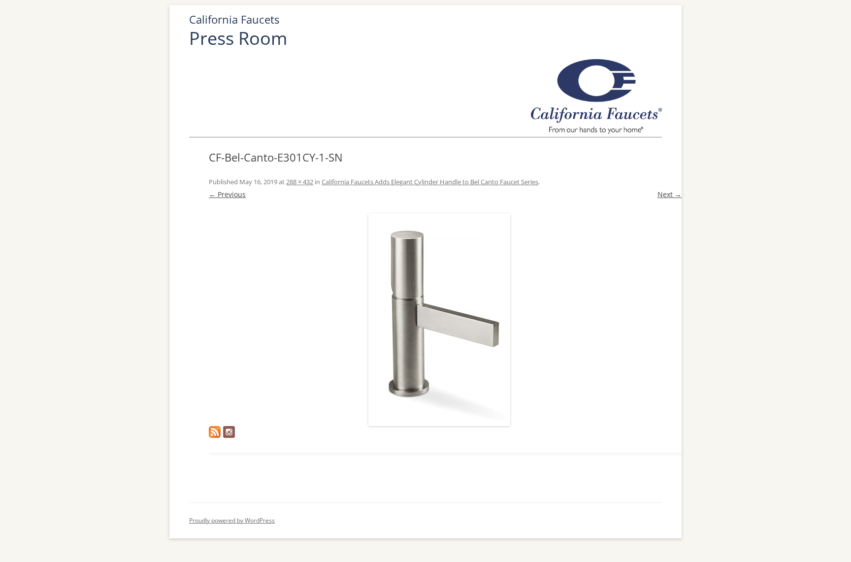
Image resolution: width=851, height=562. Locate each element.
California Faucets (234, 19)
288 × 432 (299, 181)
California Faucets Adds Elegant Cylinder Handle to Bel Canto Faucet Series (430, 181)
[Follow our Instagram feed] (229, 432)
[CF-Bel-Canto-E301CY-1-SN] (439, 319)
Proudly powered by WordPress (232, 520)
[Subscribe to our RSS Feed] (215, 432)
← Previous (227, 194)
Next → (669, 194)
